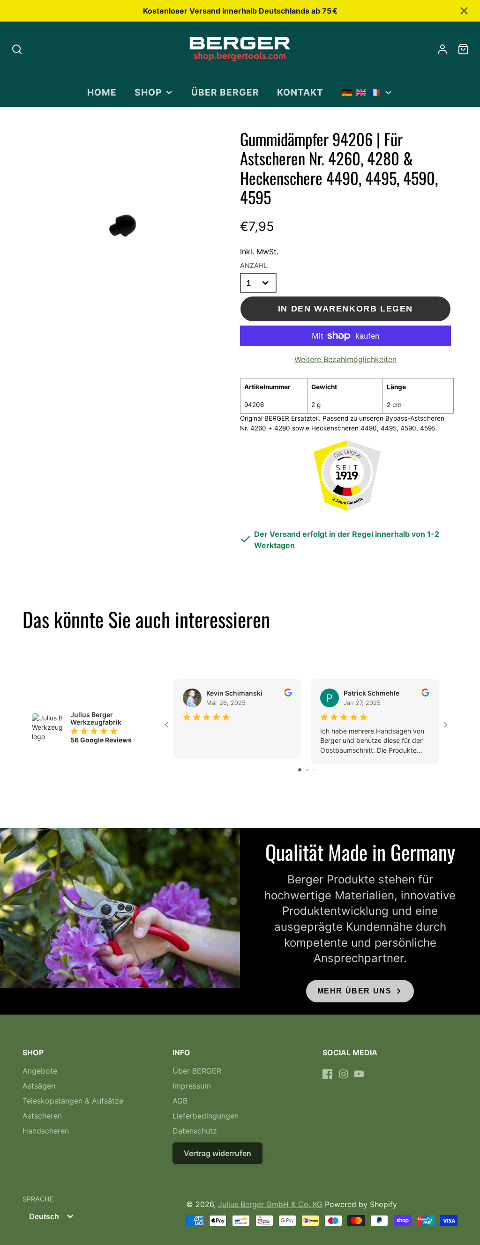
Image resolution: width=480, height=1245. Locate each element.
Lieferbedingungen (205, 1115)
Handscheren (45, 1130)
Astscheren (42, 1115)
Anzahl (254, 265)
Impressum (191, 1085)
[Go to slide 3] (314, 770)
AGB (180, 1100)
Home (102, 92)
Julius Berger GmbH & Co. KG (270, 1204)
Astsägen (38, 1085)
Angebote (39, 1070)
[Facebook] (327, 1074)
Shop (148, 92)
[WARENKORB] (463, 49)
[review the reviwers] (288, 694)
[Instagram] (343, 1074)
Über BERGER (225, 92)
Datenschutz (194, 1130)
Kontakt (300, 92)
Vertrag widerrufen (217, 1153)
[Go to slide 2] (307, 770)
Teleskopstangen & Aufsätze (72, 1100)
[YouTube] (359, 1074)
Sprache (38, 1199)
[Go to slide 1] (299, 769)
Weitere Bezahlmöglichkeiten (345, 359)
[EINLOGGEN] (442, 49)
